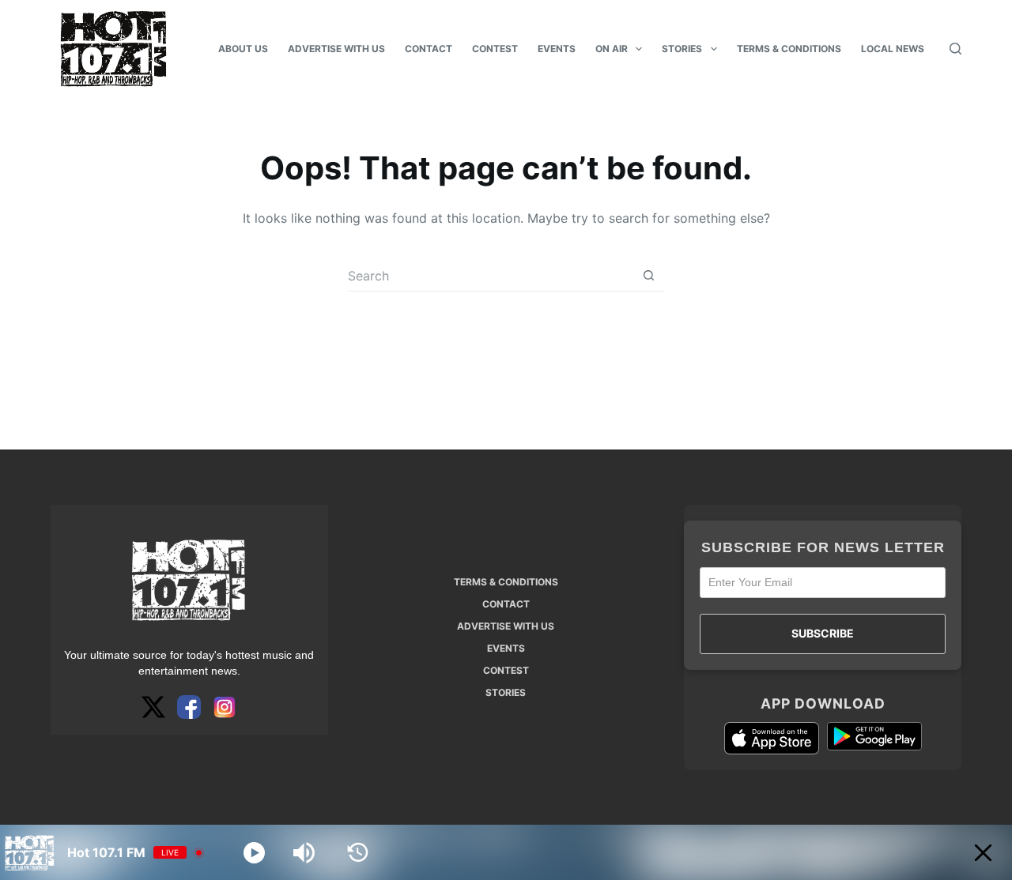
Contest (495, 49)
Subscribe (822, 633)
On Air (611, 49)
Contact (428, 49)
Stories (682, 49)
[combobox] (490, 275)
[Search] (955, 49)
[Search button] (648, 275)
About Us (243, 49)
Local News (892, 49)
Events (557, 49)
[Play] (254, 853)
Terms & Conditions (789, 49)
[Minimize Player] (983, 853)
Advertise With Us (336, 49)
